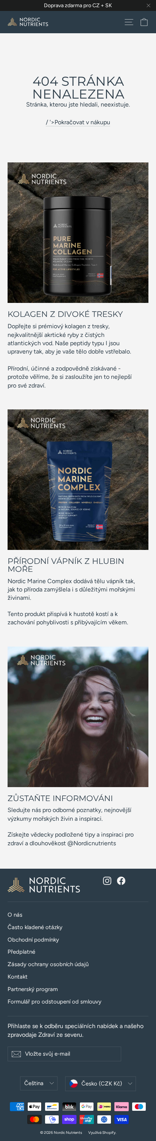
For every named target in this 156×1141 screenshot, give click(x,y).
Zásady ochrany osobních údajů (48, 964)
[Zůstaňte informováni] (78, 717)
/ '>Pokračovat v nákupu (78, 122)
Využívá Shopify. (102, 1132)
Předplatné (21, 951)
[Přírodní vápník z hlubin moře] (78, 479)
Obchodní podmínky (33, 939)
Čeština (34, 1083)
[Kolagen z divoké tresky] (78, 232)
